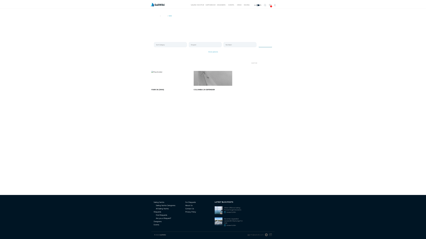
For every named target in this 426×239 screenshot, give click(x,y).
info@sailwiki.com (257, 235)
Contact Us (189, 209)
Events (231, 5)
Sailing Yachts (197, 5)
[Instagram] (270, 234)
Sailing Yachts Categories (165, 205)
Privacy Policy (190, 212)
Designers (221, 5)
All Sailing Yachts (162, 209)
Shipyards (210, 5)
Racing (247, 5)
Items (266, 45)
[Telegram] (266, 234)
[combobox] (170, 44)
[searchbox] (171, 44)
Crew (239, 5)
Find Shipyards (161, 215)
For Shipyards (190, 202)
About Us (188, 205)
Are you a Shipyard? (163, 218)
